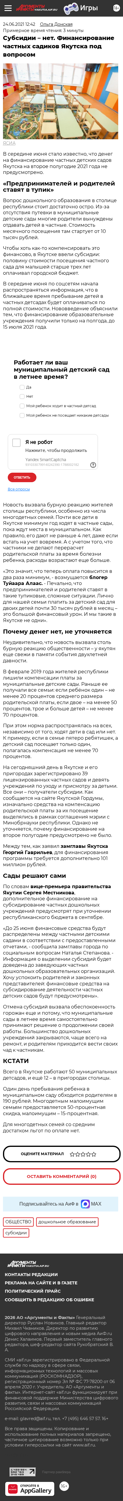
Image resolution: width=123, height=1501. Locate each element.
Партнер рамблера (56, 1472)
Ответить (22, 477)
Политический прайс (33, 1291)
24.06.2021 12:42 (19, 24)
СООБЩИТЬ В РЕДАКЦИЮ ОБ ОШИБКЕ (49, 1299)
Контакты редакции (31, 1274)
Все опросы (19, 489)
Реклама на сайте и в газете (41, 1283)
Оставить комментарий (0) (61, 1176)
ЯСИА (9, 143)
